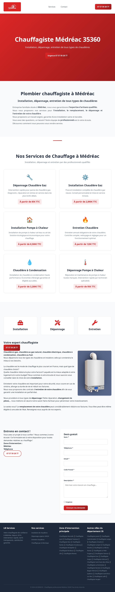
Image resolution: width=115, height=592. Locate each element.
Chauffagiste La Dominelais (95, 565)
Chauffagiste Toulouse (71, 539)
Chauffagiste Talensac (102, 553)
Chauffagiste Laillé (100, 576)
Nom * (66, 437)
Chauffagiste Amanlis (95, 542)
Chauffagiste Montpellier (67, 548)
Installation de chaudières (39, 533)
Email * (66, 459)
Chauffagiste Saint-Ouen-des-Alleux (98, 562)
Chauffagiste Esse (92, 556)
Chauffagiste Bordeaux (66, 551)
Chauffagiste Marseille (66, 536)
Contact (64, 7)
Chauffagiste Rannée (93, 568)
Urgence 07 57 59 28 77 (57, 55)
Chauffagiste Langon (104, 539)
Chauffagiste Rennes (70, 553)
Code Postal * (69, 470)
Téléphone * (68, 448)
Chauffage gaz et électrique (40, 543)
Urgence (68, 502)
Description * (69, 480)
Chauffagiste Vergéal (93, 579)
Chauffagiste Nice (64, 542)
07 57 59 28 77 (103, 7)
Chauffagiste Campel (93, 545)
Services (51, 7)
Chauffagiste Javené (93, 536)
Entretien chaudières (37, 540)
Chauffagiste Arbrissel (100, 559)
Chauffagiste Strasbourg (73, 545)
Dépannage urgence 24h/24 (40, 536)
